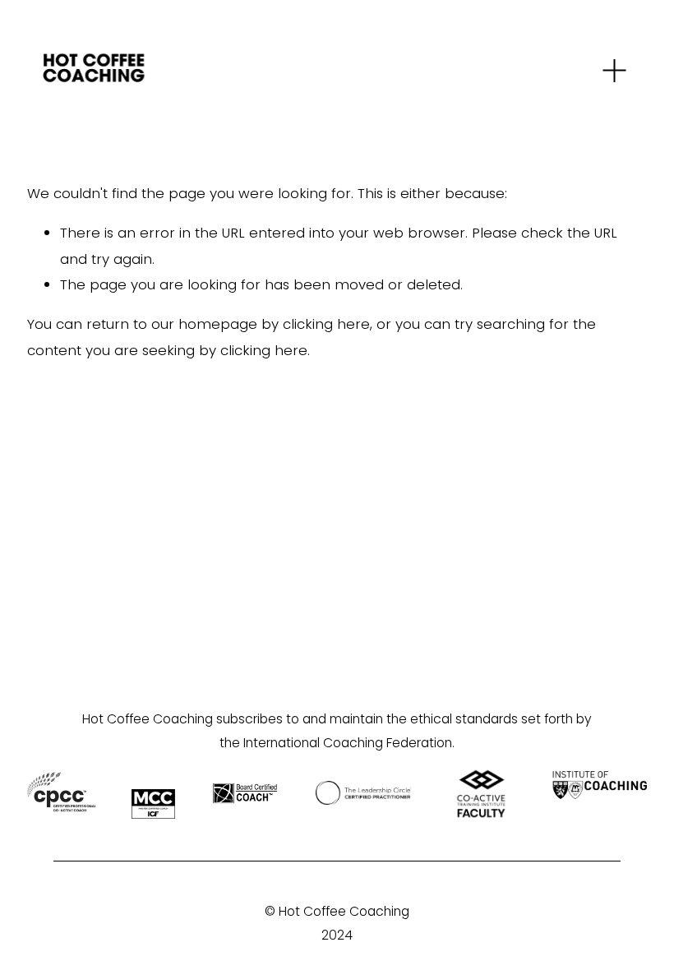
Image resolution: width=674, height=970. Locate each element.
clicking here (326, 324)
